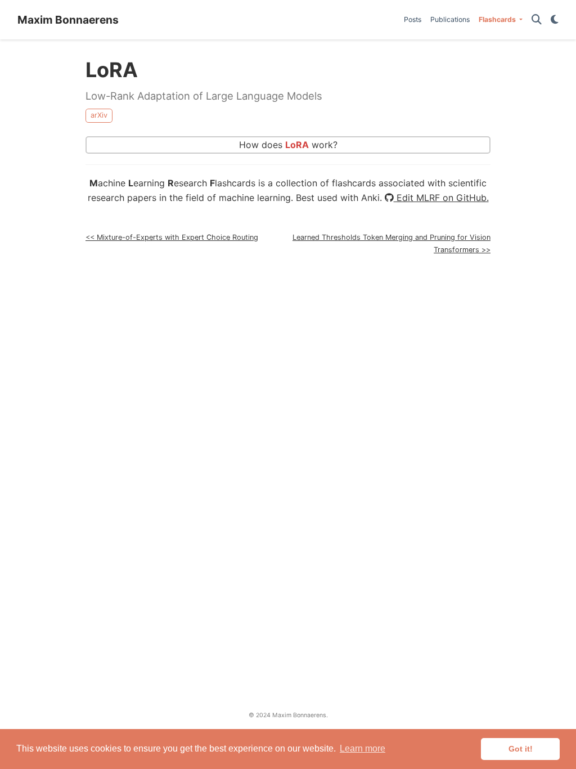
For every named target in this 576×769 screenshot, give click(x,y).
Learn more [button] (362, 748)
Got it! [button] (520, 748)
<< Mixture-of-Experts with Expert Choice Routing (172, 237)
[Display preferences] (555, 20)
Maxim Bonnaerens (68, 19)
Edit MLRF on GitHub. (441, 197)
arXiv (99, 115)
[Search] (537, 20)
